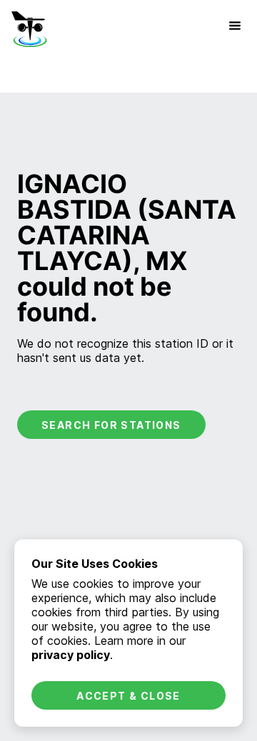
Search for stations (111, 425)
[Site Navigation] (235, 25)
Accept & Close (128, 696)
